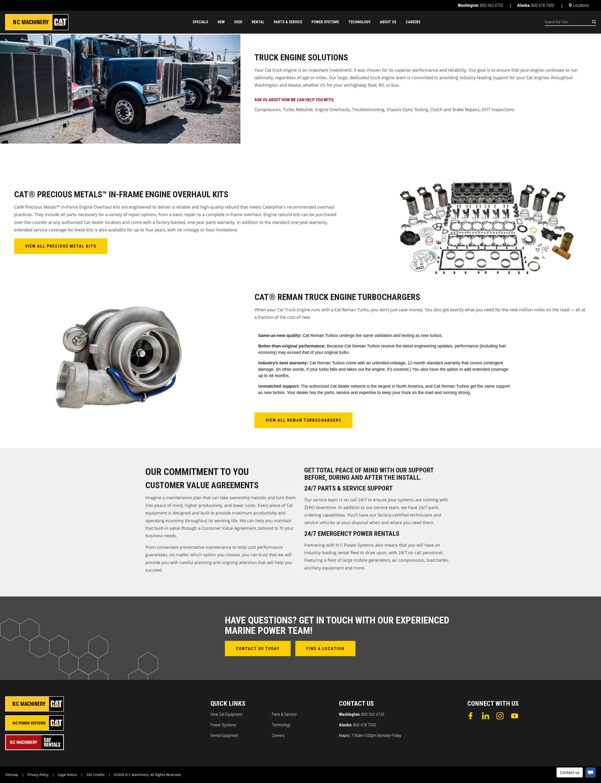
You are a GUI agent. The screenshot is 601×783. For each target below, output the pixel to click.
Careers (278, 735)
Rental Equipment (224, 735)
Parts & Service (284, 714)
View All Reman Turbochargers (303, 420)
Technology (281, 724)
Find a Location (325, 648)
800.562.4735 (361, 714)
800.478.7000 (357, 724)
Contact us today (258, 648)
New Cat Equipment (226, 714)
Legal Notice (67, 774)
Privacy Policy (37, 774)
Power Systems (223, 724)
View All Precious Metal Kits (60, 246)
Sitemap (11, 774)
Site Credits (95, 774)
